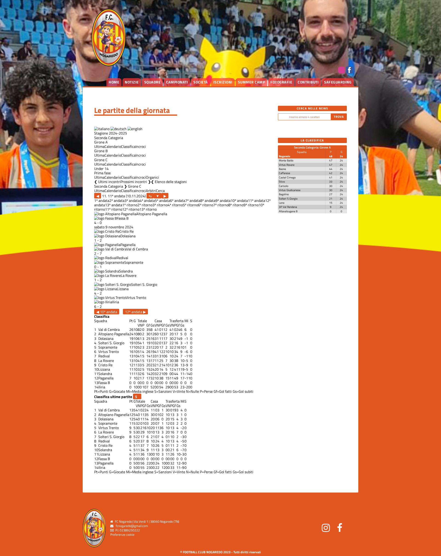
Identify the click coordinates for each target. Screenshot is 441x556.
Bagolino (284, 194)
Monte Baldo (286, 160)
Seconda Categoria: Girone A (312, 147)
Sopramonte (133, 262)
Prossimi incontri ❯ (136, 181)
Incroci (141, 146)
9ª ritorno (251, 205)
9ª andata (223, 200)
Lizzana (123, 289)
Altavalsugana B (288, 211)
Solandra (126, 271)
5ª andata (162, 200)
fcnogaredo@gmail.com (132, 526)
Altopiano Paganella (151, 214)
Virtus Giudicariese (289, 190)
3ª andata (132, 200)
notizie (132, 82)
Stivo (282, 181)
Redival (122, 258)
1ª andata (101, 200)
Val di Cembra (137, 249)
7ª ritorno (220, 205)
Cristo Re (126, 231)
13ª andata (113, 205)
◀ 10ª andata (106, 311)
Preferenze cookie (122, 534)
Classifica (128, 146)
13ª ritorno (148, 209)
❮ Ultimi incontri (107, 181)
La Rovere (128, 275)
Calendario (113, 146)
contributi (308, 82)
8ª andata (207, 200)
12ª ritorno (130, 209)
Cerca (160, 190)
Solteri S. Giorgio (144, 284)
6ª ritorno (205, 205)
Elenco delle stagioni (171, 181)
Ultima (99, 146)
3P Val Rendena (288, 207)
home (114, 82)
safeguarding (337, 82)
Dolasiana (128, 236)
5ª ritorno (190, 205)
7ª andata (192, 200)
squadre (152, 82)
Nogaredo (284, 156)
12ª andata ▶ (135, 311)
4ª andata (147, 200)
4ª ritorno (175, 205)
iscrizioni (222, 82)
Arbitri (151, 190)
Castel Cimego (287, 177)
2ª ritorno (145, 205)
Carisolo (283, 186)
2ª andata (116, 200)
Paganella (128, 244)
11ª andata (256, 200)
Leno (281, 203)
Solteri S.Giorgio (288, 198)
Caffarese (284, 173)
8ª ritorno (235, 205)
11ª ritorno (113, 209)
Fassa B (123, 218)
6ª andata (177, 200)
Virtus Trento (136, 297)
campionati (177, 82)
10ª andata (239, 200)
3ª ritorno (160, 205)
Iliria (115, 302)
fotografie (281, 82)
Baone (282, 169)
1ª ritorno (129, 205)
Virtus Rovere (286, 165)
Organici (152, 177)
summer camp (251, 82)
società (200, 82)
